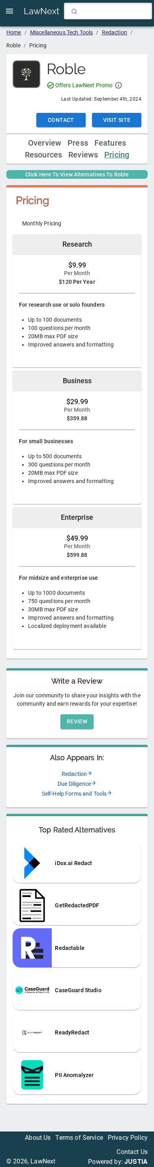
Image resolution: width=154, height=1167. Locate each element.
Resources (43, 154)
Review (77, 721)
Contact (61, 120)
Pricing (116, 154)
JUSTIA (136, 1161)
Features (110, 143)
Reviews (83, 154)
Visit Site (117, 120)
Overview (44, 143)
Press (78, 143)
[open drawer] (9, 11)
